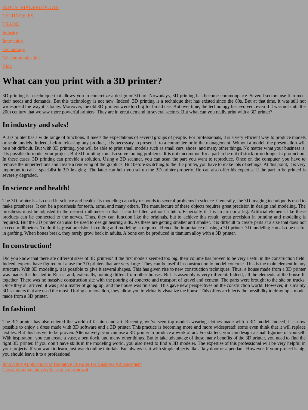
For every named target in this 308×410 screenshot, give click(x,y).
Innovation (12, 41)
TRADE (10, 24)
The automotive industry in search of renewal (45, 369)
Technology (13, 49)
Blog (7, 66)
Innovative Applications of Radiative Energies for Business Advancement (72, 364)
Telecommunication (21, 57)
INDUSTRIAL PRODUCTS (30, 7)
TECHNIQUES (17, 15)
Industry (10, 32)
